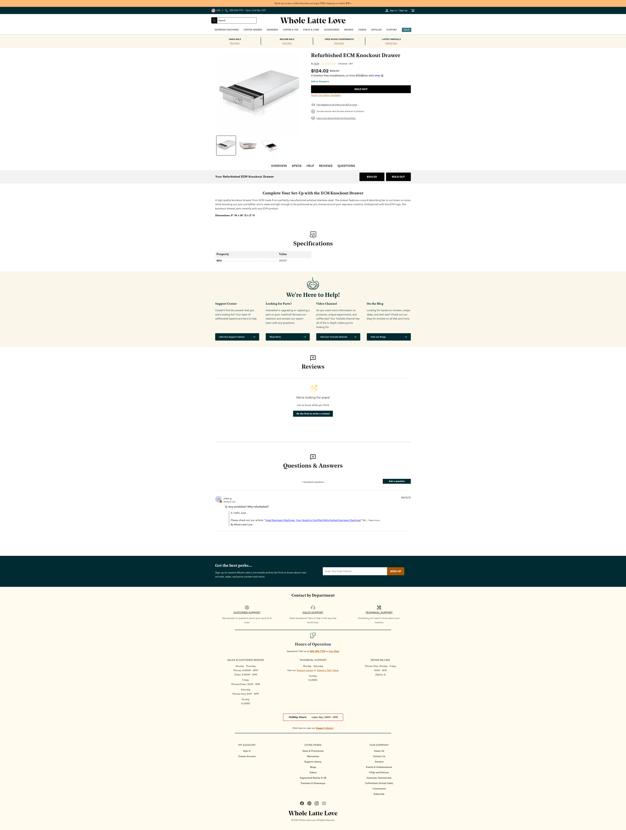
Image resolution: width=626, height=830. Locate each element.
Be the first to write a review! (313, 413)
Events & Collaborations (379, 767)
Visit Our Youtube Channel (333, 336)
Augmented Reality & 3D (313, 778)
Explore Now (391, 43)
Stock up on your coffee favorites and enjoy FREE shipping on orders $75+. (313, 3)
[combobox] (236, 20)
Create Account (247, 756)
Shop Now (234, 43)
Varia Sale (235, 39)
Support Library (305, 670)
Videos (313, 772)
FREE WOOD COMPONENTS (339, 39)
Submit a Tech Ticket (328, 670)
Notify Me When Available (326, 95)
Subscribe (379, 794)
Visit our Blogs (378, 336)
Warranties (313, 756)
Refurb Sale (287, 39)
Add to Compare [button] (320, 81)
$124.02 (372, 176)
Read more (374, 520)
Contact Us (379, 756)
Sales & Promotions (313, 751)
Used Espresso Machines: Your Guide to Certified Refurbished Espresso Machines (313, 520)
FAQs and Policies (379, 772)
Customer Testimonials (379, 778)
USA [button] (217, 11)
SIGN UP (395, 571)
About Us (379, 751)
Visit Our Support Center (232, 336)
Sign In (247, 751)
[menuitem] (247, 751)
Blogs (313, 767)
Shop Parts (275, 336)
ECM (316, 64)
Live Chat (334, 651)
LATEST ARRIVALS (391, 39)
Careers (379, 761)
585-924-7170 (317, 651)
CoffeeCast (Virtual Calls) (379, 783)
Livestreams (379, 788)
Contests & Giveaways (313, 783)
